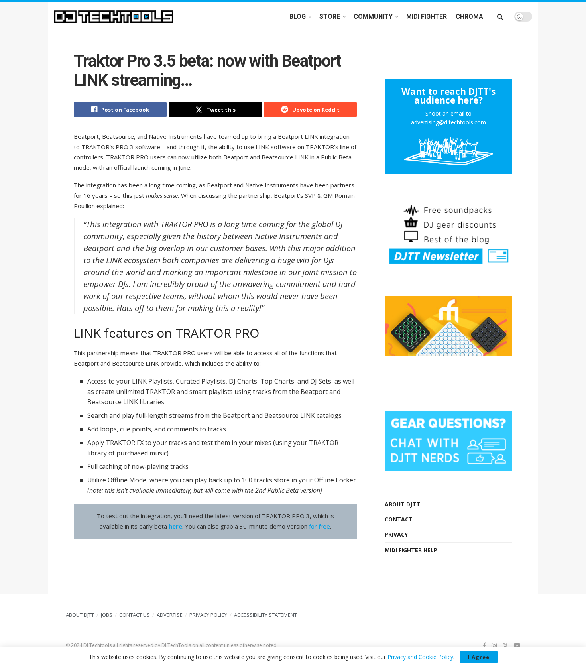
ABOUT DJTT (402, 504)
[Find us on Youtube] (517, 645)
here (175, 526)
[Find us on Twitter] (505, 645)
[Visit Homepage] (113, 16)
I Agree (479, 657)
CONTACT (399, 519)
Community (373, 16)
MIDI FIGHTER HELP (411, 550)
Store (329, 16)
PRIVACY (396, 534)
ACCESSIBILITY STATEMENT (265, 614)
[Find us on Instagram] (494, 645)
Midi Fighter (426, 16)
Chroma (469, 16)
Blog (297, 16)
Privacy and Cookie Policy (420, 657)
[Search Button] (500, 16)
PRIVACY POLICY (208, 614)
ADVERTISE (170, 614)
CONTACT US (134, 614)
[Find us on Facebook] (484, 645)
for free (319, 526)
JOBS (106, 614)
